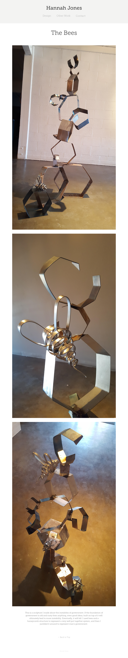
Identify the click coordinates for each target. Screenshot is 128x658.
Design (47, 15)
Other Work (63, 15)
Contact (80, 16)
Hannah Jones (64, 8)
